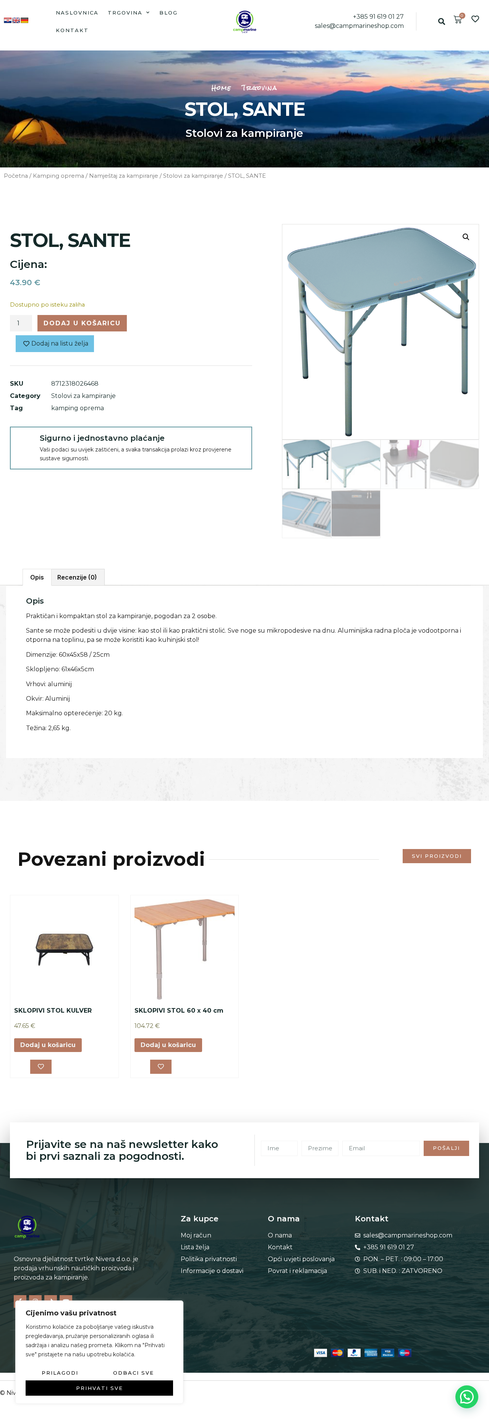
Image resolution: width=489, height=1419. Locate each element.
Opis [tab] (37, 577)
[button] (442, 21)
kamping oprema (77, 408)
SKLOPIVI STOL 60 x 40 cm (178, 1010)
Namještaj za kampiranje (123, 175)
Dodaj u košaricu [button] (48, 1045)
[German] (24, 20)
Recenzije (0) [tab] (77, 577)
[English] (16, 20)
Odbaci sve (133, 1373)
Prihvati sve (99, 1388)
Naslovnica (77, 13)
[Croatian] (7, 20)
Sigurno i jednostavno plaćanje (102, 438)
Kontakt (72, 30)
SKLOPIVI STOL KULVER (53, 1010)
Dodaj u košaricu (82, 323)
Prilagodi (60, 1373)
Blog (168, 13)
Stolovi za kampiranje (244, 133)
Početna (16, 175)
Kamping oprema (58, 175)
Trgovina (125, 13)
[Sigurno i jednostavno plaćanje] (24, 441)
